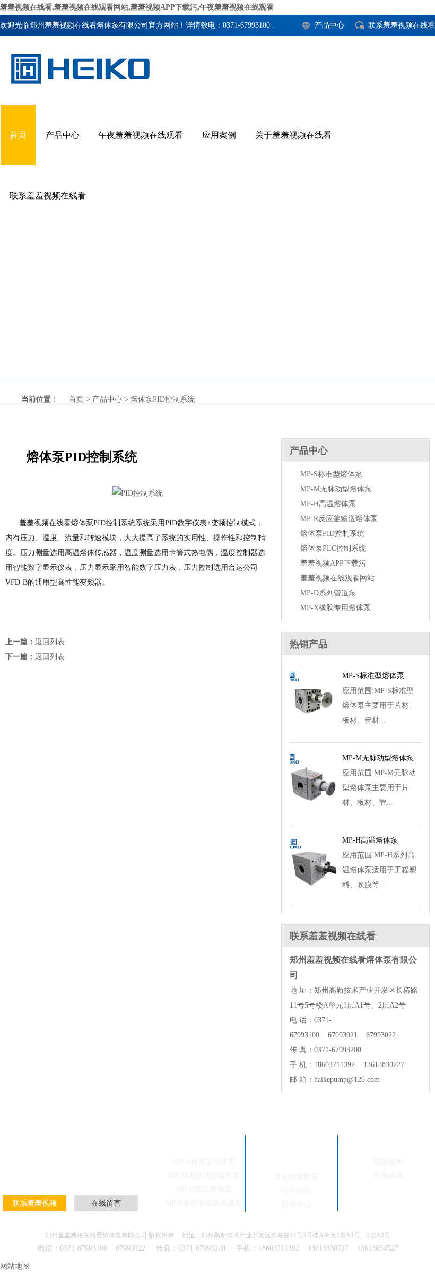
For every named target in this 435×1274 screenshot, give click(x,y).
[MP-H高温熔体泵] (313, 894)
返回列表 (50, 642)
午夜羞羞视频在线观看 (140, 135)
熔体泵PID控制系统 (217, 303)
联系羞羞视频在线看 (401, 25)
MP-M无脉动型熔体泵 (336, 489)
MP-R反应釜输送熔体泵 (339, 519)
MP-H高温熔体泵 (328, 504)
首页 (18, 135)
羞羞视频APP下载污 (333, 563)
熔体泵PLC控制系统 (333, 548)
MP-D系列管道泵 (328, 593)
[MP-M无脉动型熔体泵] (313, 812)
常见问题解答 (296, 1177)
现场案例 (76, 1168)
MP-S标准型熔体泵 (331, 474)
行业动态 (296, 1190)
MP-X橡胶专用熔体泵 (335, 608)
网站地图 (15, 1266)
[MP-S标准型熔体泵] (313, 730)
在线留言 (106, 1203)
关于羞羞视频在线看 (293, 135)
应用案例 (219, 135)
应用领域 (388, 1176)
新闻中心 (296, 1204)
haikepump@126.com (347, 1080)
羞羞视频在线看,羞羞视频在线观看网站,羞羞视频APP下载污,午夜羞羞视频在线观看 (137, 7)
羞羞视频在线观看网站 (337, 578)
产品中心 (329, 25)
